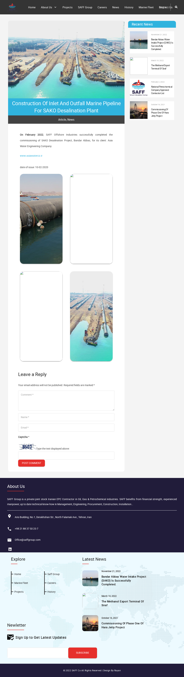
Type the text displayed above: (53, 448)
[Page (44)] (41, 176)
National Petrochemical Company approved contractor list (161, 90)
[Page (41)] (41, 274)
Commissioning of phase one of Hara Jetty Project (160, 112)
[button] (163, 7)
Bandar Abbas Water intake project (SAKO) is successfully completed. (162, 44)
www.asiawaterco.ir (31, 155)
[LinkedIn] (10, 549)
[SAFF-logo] (12, 7)
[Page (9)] (91, 176)
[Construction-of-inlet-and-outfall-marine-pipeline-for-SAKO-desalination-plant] (91, 274)
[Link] (114, 593)
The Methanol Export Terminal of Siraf (160, 67)
